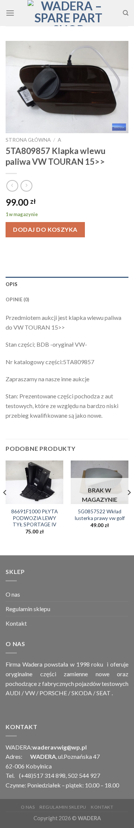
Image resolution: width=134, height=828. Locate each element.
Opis (11, 284)
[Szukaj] (125, 13)
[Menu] (10, 13)
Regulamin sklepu (28, 608)
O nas (13, 594)
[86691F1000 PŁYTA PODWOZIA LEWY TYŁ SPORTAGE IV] (34, 482)
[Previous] (5, 507)
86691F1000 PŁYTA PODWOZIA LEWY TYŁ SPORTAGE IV (34, 517)
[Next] (129, 507)
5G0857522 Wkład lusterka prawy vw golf (100, 514)
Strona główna (28, 140)
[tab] (67, 284)
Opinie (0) (17, 299)
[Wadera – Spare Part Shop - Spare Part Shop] (68, 13)
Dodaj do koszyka (45, 229)
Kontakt (16, 623)
